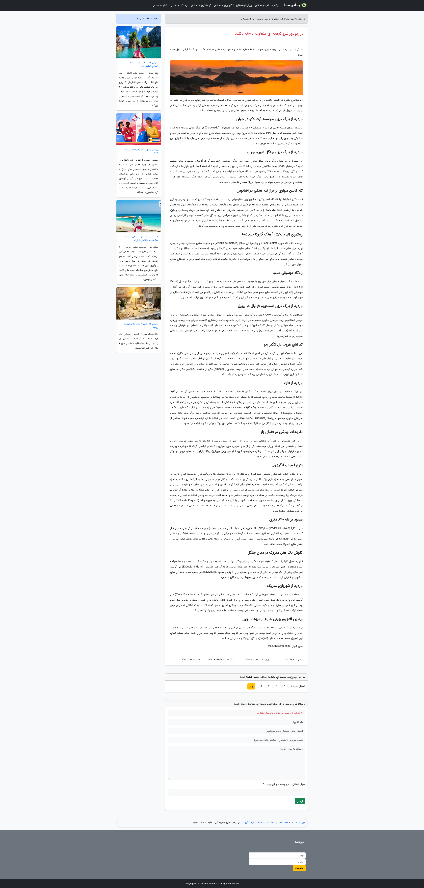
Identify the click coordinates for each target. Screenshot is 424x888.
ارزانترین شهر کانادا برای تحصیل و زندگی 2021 (139, 151)
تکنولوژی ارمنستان (224, 5)
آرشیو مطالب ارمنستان (267, 5)
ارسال (300, 801)
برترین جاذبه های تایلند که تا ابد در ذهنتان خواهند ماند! (142, 64)
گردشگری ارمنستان (201, 5)
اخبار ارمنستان (160, 5)
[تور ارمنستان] (295, 5)
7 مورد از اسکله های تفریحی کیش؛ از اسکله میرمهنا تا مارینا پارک (141, 238)
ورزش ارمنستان (244, 5)
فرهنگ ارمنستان (179, 5)
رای (251, 686)
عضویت (299, 868)
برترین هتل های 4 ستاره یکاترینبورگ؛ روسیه (141, 325)
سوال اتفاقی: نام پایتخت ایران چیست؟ (284, 785)
